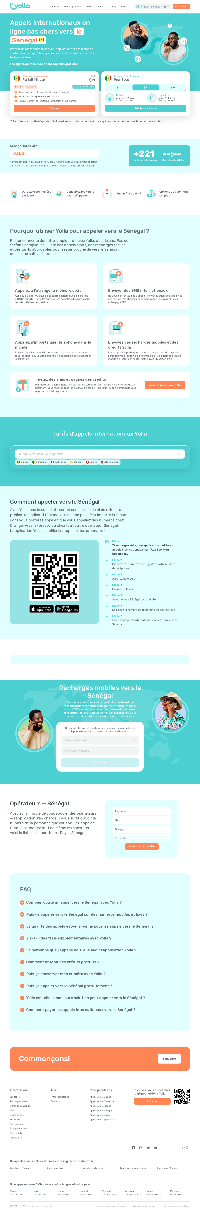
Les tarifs (15, 1097)
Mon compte (181, 6)
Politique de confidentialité (176, 1206)
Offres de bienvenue (20, 1106)
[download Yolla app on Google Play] (67, 609)
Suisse (93, 462)
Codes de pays (17, 1115)
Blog (113, 6)
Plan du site (16, 1137)
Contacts (55, 1101)
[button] (153, 6)
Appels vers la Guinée (100, 1097)
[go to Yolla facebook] (133, 1147)
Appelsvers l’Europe (20, 1168)
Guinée (24, 462)
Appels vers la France (100, 1106)
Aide (123, 6)
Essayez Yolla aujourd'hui (165, 385)
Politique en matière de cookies (111, 1206)
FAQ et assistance (60, 1097)
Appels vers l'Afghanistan (102, 1119)
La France (60, 462)
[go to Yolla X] (148, 1147)
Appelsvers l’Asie (55, 1168)
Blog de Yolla (16, 1133)
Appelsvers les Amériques (133, 1168)
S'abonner (54, 108)
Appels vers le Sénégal (101, 1110)
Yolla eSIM (15, 1119)
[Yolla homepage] (20, 6)
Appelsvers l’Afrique (93, 1168)
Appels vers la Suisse (100, 1115)
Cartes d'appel (17, 1124)
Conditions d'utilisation (144, 1206)
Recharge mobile (73, 6)
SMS (89, 6)
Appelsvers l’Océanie (167, 1168)
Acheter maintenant (146, 108)
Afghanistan (111, 462)
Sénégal (77, 462)
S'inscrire (169, 1058)
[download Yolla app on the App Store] (41, 609)
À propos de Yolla (18, 1128)
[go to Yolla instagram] (141, 1147)
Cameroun (41, 462)
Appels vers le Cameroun (102, 1101)
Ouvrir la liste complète (142, 846)
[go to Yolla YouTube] (156, 1147)
